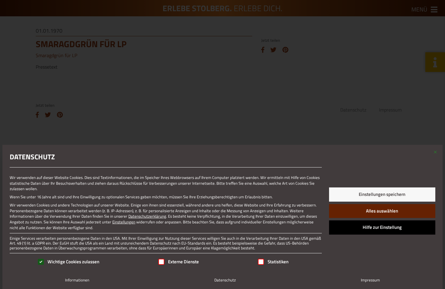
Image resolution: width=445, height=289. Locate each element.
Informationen (77, 280)
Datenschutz (225, 280)
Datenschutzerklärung (147, 216)
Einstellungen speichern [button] (382, 194)
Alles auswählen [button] (382, 210)
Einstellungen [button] (123, 222)
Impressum (370, 280)
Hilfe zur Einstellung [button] (382, 227)
